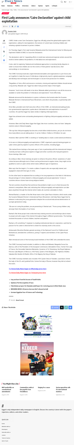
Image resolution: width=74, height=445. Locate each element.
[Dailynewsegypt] (13, 2)
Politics (5, 13)
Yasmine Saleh (12, 31)
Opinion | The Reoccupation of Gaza (22, 283)
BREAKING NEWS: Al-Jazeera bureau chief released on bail (29, 289)
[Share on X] (12, 26)
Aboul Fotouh (20, 300)
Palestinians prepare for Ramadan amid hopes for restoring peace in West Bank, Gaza (38, 286)
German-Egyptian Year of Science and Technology (27, 292)
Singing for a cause (44, 387)
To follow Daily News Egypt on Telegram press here (27, 273)
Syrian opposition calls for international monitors (63, 389)
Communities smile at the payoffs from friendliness (27, 389)
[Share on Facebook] (9, 26)
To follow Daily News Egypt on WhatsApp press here (27, 269)
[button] (3, 2)
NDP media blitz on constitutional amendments (8, 389)
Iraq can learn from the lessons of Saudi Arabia (26, 279)
